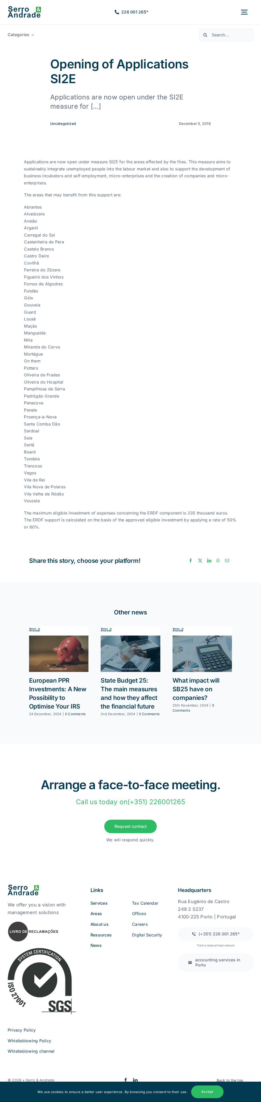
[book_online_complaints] (33, 922)
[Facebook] (190, 560)
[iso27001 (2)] (42, 949)
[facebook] (125, 1080)
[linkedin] (135, 1080)
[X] (200, 560)
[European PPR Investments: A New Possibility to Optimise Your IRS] (59, 649)
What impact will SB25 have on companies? (196, 689)
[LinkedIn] (209, 560)
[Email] (227, 560)
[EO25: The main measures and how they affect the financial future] (130, 649)
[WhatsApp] (218, 560)
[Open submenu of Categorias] (31, 34)
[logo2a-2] (28, 8)
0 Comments (75, 714)
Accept (207, 1092)
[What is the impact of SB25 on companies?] (202, 649)
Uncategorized (63, 123)
